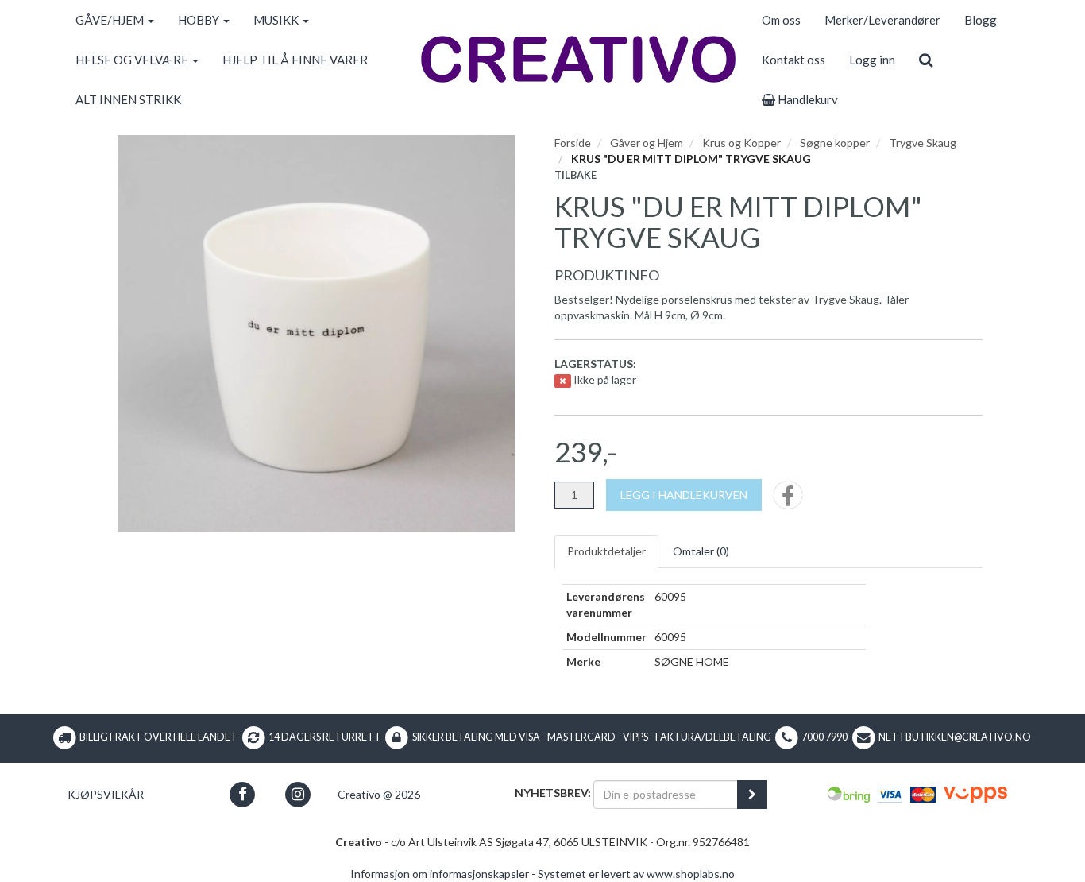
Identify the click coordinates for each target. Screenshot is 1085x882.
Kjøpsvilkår (106, 794)
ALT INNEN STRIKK (128, 99)
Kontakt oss (793, 59)
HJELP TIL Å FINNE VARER (295, 59)
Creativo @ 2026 (379, 794)
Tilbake (575, 175)
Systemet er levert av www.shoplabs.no (636, 873)
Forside (572, 142)
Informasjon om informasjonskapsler (439, 873)
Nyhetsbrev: (553, 792)
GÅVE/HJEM (110, 20)
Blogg (980, 20)
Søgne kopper (835, 142)
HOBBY (200, 20)
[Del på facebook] (788, 500)
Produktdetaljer (606, 551)
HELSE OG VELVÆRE (133, 59)
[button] (242, 794)
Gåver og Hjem (646, 142)
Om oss (781, 20)
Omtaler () (701, 551)
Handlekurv (806, 99)
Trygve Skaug (922, 142)
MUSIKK (277, 20)
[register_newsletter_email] (752, 794)
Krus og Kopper (741, 142)
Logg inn (872, 59)
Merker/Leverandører (882, 20)
